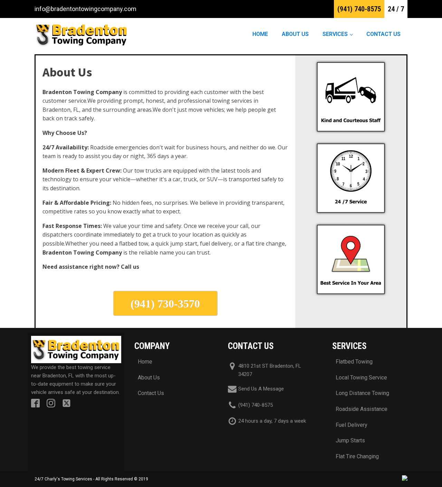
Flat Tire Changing (357, 456)
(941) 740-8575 (359, 9)
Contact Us (383, 34)
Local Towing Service (361, 377)
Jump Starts (350, 440)
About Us (295, 34)
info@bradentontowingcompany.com (85, 8)
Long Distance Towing (362, 393)
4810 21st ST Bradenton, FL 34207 (269, 370)
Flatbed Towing (354, 361)
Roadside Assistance (361, 409)
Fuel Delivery (351, 425)
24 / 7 (396, 9)
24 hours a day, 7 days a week (272, 421)
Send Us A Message (261, 389)
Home (260, 34)
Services (335, 34)
